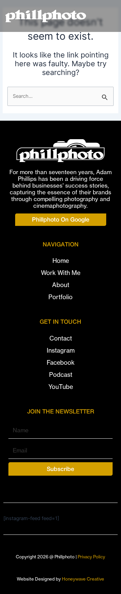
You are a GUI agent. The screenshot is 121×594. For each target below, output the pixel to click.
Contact (60, 338)
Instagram (61, 350)
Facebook (61, 362)
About (60, 285)
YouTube (60, 387)
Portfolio (60, 297)
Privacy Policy (91, 556)
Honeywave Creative (83, 579)
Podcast (60, 375)
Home (60, 261)
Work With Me (60, 273)
